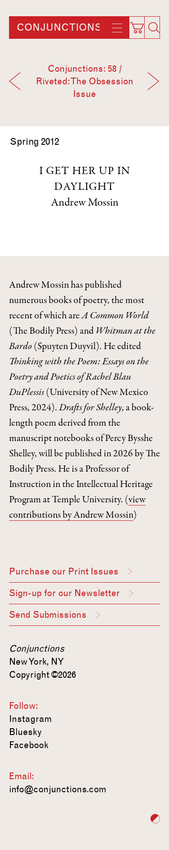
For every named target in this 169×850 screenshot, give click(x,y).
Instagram (30, 718)
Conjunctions (59, 27)
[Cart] (140, 24)
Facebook (29, 745)
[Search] (154, 27)
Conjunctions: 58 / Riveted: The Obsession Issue (84, 81)
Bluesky (25, 731)
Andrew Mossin (85, 203)
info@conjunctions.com (57, 789)
